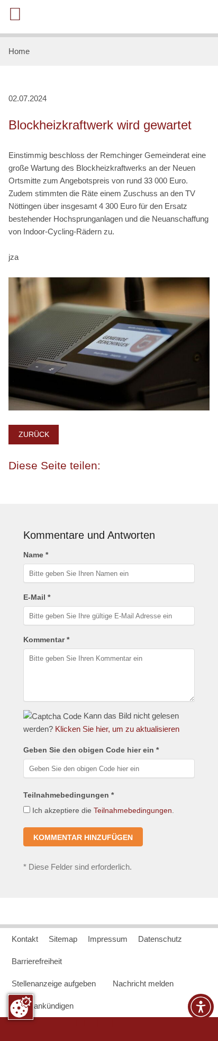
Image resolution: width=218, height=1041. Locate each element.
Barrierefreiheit (37, 961)
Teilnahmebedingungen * (68, 795)
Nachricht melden (143, 983)
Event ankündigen (43, 1005)
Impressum (108, 938)
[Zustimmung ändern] (20, 1007)
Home (19, 51)
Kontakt (25, 938)
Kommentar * (46, 639)
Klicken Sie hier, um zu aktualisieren (117, 728)
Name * (35, 554)
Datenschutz (160, 938)
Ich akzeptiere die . (102, 810)
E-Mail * (36, 597)
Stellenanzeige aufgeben (54, 983)
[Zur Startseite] (170, 16)
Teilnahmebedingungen (133, 810)
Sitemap (63, 938)
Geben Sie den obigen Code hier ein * (91, 750)
